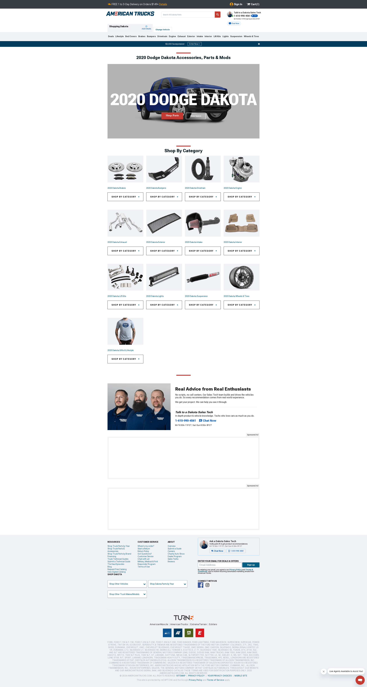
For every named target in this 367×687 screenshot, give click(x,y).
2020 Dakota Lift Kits (117, 296)
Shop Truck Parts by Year (119, 546)
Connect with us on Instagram (207, 585)
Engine (172, 36)
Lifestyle (119, 36)
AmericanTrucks (179, 624)
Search (217, 14)
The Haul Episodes (116, 564)
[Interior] (241, 223)
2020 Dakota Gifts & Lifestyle (121, 350)
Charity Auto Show (176, 554)
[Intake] (203, 223)
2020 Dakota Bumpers (156, 188)
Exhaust (182, 36)
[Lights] (164, 277)
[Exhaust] (125, 223)
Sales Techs (173, 559)
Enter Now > (194, 44)
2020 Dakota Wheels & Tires (236, 296)
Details (163, 4)
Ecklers (213, 624)
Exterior (191, 36)
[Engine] (241, 169)
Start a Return (144, 549)
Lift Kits (217, 36)
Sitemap (181, 676)
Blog (110, 567)
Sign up (251, 565)
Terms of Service (215, 680)
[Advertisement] (183, 458)
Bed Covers (131, 36)
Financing (112, 556)
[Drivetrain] (203, 169)
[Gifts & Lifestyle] (125, 331)
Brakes (141, 36)
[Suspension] (203, 277)
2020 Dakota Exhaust (117, 242)
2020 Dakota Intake (193, 242)
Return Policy (143, 551)
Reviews (171, 561)
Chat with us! (143, 559)
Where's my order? (146, 546)
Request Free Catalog (117, 569)
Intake (200, 36)
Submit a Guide (174, 549)
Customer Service (145, 556)
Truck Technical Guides (118, 559)
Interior (208, 36)
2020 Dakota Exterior (155, 242)
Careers (171, 551)
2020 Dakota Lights (155, 296)
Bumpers (151, 36)
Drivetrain (162, 36)
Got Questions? (145, 554)
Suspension (236, 36)
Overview (172, 546)
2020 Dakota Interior (233, 242)
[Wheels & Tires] (241, 277)
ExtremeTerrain (198, 624)
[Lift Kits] (125, 277)
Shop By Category (124, 197)
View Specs (195, 116)
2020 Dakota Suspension (196, 296)
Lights (225, 36)
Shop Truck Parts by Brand (119, 554)
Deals (111, 36)
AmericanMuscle (159, 624)
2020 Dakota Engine (233, 188)
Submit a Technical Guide (119, 561)
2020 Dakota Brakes (117, 188)
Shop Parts (172, 115)
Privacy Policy (235, 570)
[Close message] (259, 44)
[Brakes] (125, 169)
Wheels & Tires (251, 36)
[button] (234, 23)
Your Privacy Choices (220, 676)
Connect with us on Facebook (200, 585)
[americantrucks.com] (130, 13)
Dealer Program (175, 556)
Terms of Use (144, 567)
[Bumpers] (164, 169)
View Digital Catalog (117, 572)
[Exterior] (164, 223)
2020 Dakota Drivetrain (195, 188)
